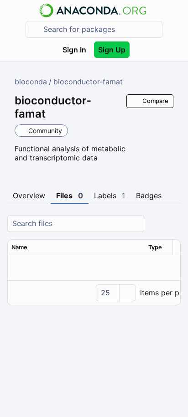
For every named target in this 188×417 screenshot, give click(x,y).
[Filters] (172, 223)
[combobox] (100, 29)
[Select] (127, 293)
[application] (94, 292)
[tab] (29, 196)
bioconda (31, 81)
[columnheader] (76, 247)
